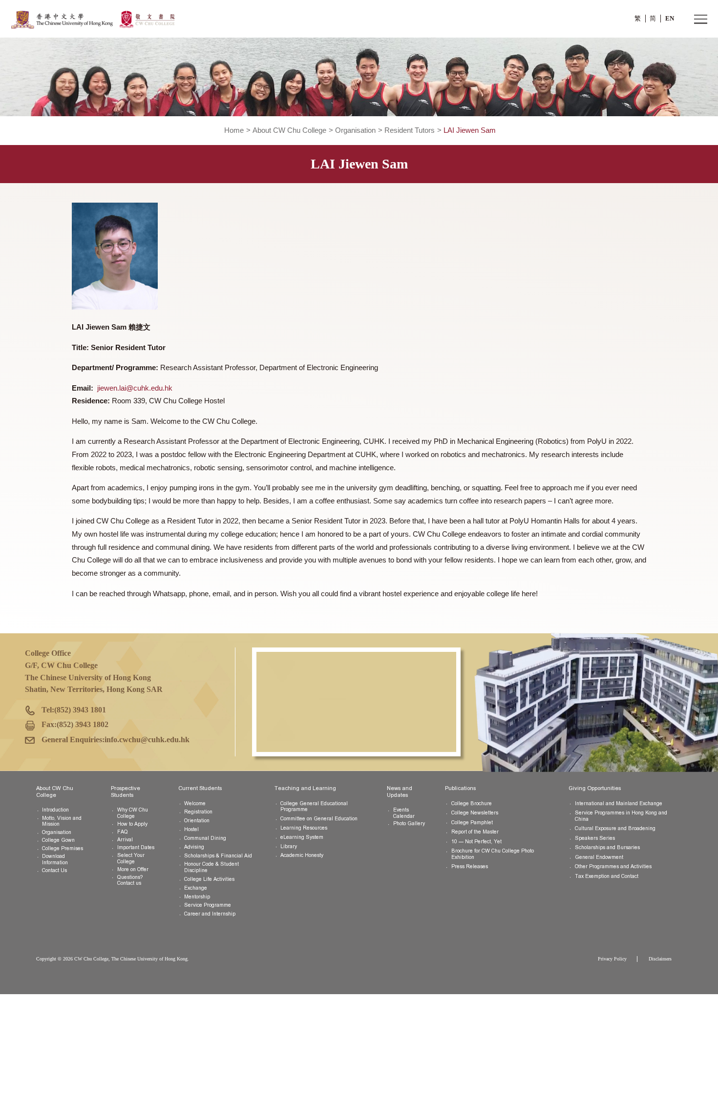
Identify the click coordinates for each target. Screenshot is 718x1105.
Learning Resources (303, 828)
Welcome (195, 803)
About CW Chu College (289, 130)
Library (288, 846)
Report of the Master (475, 831)
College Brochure (471, 803)
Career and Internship (209, 914)
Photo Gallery (409, 823)
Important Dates (135, 847)
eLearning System (301, 837)
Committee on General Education (319, 818)
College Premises (62, 848)
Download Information (55, 859)
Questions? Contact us (130, 880)
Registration (198, 811)
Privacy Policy (612, 958)
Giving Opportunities (595, 788)
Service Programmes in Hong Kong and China (621, 816)
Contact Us (54, 870)
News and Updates (399, 791)
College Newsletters (474, 812)
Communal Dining (205, 838)
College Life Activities (209, 879)
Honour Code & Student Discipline (211, 867)
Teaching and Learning (305, 788)
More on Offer (132, 869)
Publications (460, 788)
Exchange (195, 888)
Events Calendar (404, 813)
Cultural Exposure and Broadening (615, 828)
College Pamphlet (472, 822)
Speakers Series (595, 838)
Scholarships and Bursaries (607, 847)
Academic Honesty (301, 855)
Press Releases (469, 866)
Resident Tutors (409, 130)
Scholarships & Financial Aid (218, 855)
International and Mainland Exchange (618, 803)
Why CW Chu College (132, 813)
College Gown (58, 840)
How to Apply (132, 824)
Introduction (55, 810)
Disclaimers (660, 958)
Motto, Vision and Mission (62, 821)
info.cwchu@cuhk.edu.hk (147, 739)
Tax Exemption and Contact (606, 876)
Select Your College (131, 858)
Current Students (200, 788)
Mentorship (197, 896)
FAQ (122, 831)
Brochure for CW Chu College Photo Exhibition (492, 854)
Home (234, 130)
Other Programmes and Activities (613, 866)
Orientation (197, 820)
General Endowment (599, 857)
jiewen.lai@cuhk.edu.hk (134, 388)
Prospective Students (125, 791)
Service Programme (207, 905)
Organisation (355, 130)
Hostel (191, 829)
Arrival (125, 839)
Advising (194, 847)
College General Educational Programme (314, 807)
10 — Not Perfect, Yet (476, 841)
